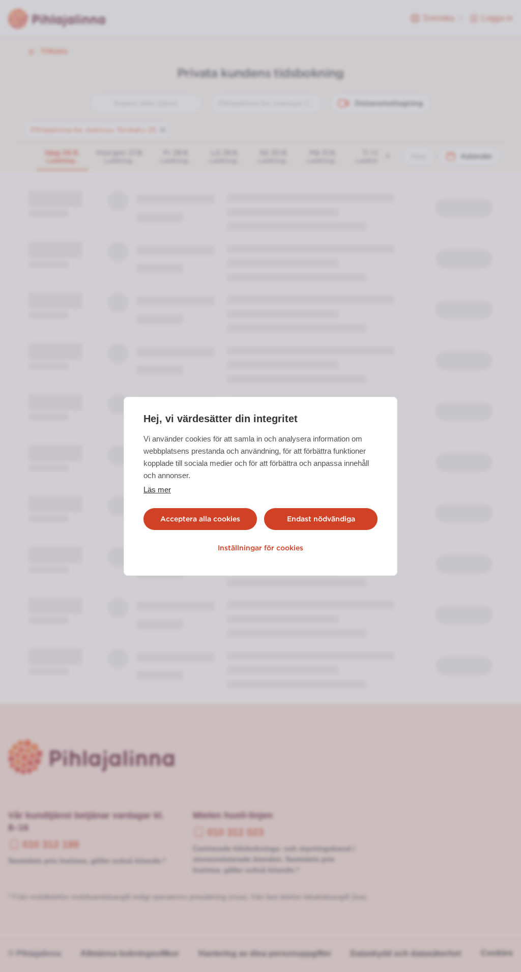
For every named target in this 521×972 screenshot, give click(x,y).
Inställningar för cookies (260, 548)
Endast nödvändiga (321, 519)
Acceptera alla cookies (200, 519)
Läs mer (157, 489)
